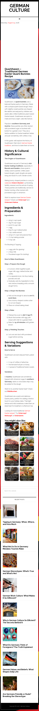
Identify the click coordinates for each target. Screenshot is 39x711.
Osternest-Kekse (11, 202)
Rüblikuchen (12, 391)
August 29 (11, 23)
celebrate (14, 183)
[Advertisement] (19, 44)
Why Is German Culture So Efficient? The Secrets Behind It (19, 621)
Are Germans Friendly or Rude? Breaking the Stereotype (17, 695)
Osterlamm (18, 416)
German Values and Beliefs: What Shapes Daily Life (18, 670)
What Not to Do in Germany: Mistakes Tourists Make (15, 547)
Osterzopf (22, 200)
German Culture (19, 8)
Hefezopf (8, 416)
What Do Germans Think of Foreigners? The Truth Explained (18, 646)
